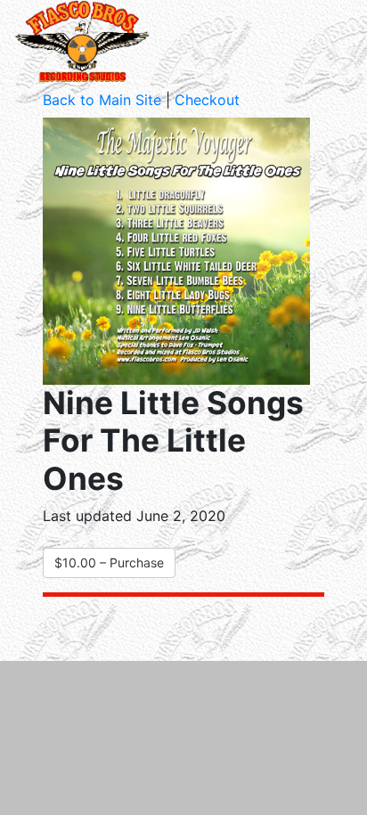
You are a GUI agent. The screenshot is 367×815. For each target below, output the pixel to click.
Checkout (207, 100)
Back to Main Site (102, 100)
